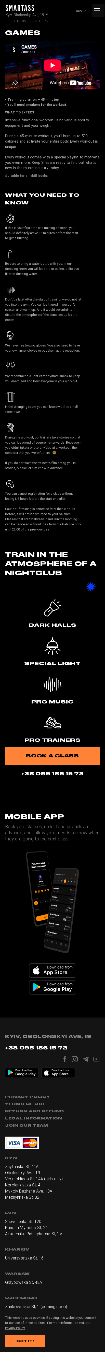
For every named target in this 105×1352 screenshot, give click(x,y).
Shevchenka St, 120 (23, 1221)
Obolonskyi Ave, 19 (22, 1172)
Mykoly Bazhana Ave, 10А (28, 1191)
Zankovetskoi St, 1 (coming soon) (36, 1306)
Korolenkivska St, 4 (22, 1185)
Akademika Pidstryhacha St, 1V (33, 1233)
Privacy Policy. (15, 1328)
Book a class (52, 755)
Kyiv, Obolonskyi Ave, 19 (25, 15)
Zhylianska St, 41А (22, 1166)
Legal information (33, 1118)
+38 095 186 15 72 (31, 21)
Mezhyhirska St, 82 (22, 1197)
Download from (60, 967)
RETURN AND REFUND (34, 1111)
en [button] (80, 10)
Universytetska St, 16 (24, 1258)
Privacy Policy (27, 1097)
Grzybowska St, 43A (23, 1282)
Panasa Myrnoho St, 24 (26, 1227)
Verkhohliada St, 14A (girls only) (34, 1178)
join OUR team (26, 1125)
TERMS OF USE (25, 1104)
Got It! (25, 1341)
